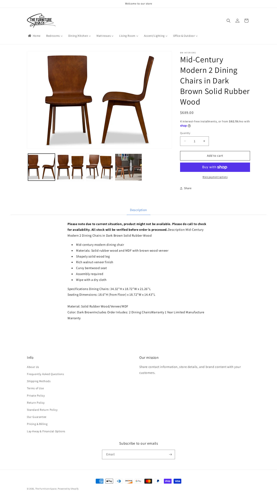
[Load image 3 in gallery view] (99, 167)
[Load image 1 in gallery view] (41, 167)
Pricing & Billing (37, 424)
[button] (228, 20)
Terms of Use (35, 388)
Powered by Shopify (68, 488)
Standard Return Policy (42, 410)
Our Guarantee (36, 417)
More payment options (215, 176)
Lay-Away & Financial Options (46, 431)
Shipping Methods (39, 381)
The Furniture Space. (46, 488)
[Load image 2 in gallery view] (70, 167)
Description (138, 210)
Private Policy (36, 395)
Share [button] (188, 188)
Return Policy (36, 402)
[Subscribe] (170, 454)
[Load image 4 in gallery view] (128, 167)
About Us (33, 367)
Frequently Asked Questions (45, 374)
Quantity (185, 133)
